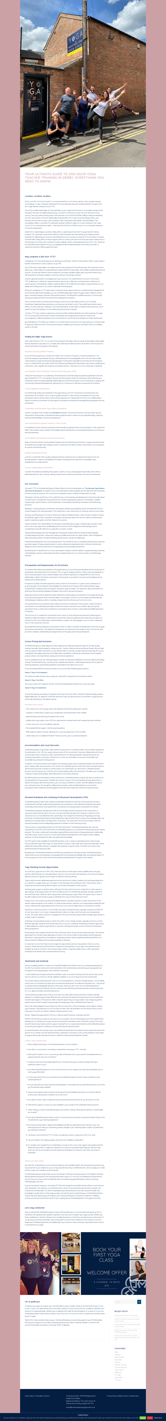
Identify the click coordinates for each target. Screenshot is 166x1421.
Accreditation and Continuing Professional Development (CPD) (50, 371)
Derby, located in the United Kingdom (38, 201)
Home (27, 1396)
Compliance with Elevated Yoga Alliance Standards (46, 408)
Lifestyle (117, 1355)
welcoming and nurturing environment (70, 1314)
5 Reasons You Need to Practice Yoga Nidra (126, 1315)
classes (71, 1308)
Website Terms (123, 1396)
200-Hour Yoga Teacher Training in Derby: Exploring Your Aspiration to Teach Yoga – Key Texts (127, 1337)
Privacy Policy (112, 1396)
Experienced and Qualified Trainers (39, 351)
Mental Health (119, 1357)
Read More (158, 1418)
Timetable (39, 1396)
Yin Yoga (118, 1375)
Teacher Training (120, 1365)
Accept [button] (143, 1418)
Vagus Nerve (119, 1370)
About (32, 1396)
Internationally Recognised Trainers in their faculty (45, 423)
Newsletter (118, 1360)
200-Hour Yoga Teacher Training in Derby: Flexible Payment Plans (126, 1331)
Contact (46, 1396)
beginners (28, 1311)
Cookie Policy (134, 1396)
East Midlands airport (76, 225)
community (100, 1311)
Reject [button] (150, 1418)
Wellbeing (118, 1372)
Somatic (117, 1362)
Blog (116, 1352)
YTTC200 (118, 1380)
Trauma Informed (121, 1367)
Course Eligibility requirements (37, 389)
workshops (82, 1308)
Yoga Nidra (118, 1377)
